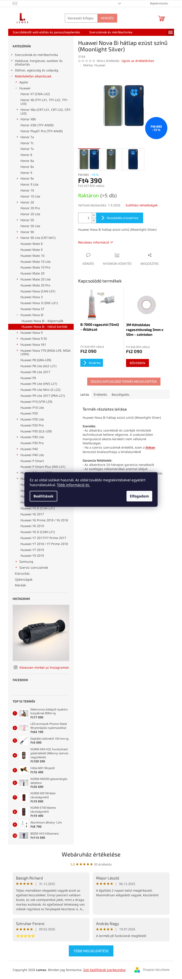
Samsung (26, 561)
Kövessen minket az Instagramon (44, 667)
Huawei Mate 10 (32, 255)
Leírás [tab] (84, 394)
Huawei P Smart (32, 461)
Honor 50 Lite (30, 226)
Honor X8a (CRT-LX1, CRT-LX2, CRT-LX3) (45, 111)
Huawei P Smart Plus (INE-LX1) (42, 467)
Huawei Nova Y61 (33, 344)
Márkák (20, 585)
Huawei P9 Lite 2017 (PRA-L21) (42, 396)
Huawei (24, 88)
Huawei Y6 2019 (32, 526)
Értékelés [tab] (100, 394)
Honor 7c (27, 143)
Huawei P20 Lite (32, 419)
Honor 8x (27, 167)
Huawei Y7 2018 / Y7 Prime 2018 (44, 544)
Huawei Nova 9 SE (33, 338)
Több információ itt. (73, 484)
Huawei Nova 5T (32, 309)
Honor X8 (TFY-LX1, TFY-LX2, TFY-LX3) (44, 102)
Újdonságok (23, 579)
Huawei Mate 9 (31, 250)
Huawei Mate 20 (32, 273)
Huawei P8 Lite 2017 (35, 372)
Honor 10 (27, 190)
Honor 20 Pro (30, 208)
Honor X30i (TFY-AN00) (36, 125)
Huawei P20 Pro (32, 425)
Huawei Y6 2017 (32, 514)
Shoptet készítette (156, 969)
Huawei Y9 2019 (32, 555)
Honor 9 (26, 173)
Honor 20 (27, 202)
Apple (23, 82)
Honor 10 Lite (30, 196)
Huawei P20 (29, 413)
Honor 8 (26, 155)
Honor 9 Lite (29, 184)
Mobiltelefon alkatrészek (33, 76)
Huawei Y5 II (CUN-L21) (37, 508)
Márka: (94, 65)
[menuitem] (46, 32)
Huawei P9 (28, 378)
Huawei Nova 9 (31, 332)
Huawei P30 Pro (32, 443)
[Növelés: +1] (94, 215)
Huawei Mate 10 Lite (35, 261)
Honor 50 (27, 220)
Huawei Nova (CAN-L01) (37, 291)
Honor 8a (27, 161)
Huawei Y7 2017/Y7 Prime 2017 (43, 538)
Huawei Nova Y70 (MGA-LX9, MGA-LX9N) (45, 352)
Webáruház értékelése (91, 854)
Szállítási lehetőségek (142, 205)
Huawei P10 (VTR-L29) (36, 401)
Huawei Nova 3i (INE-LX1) (39, 303)
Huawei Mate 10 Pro (35, 267)
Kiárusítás (22, 573)
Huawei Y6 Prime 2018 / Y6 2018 (44, 520)
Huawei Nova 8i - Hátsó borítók (44, 326)
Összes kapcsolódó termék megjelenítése (124, 381)
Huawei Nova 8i (32, 315)
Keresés (107, 18)
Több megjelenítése (91, 951)
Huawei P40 (29, 449)
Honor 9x (27, 178)
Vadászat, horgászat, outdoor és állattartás (39, 63)
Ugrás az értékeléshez (137, 61)
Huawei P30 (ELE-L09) (36, 431)
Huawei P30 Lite (32, 437)
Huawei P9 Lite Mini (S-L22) (40, 390)
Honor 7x (27, 149)
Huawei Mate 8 (31, 244)
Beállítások (43, 496)
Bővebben (137, 363)
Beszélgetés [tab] (120, 394)
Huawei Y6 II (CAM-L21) (37, 532)
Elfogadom (139, 496)
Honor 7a (27, 137)
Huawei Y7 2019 (32, 550)
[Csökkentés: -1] (94, 220)
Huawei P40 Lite (32, 455)
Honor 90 (27, 232)
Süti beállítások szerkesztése (104, 970)
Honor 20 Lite (30, 214)
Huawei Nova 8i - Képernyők (42, 321)
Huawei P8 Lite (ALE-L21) (38, 366)
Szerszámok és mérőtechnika (36, 55)
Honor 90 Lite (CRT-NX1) (37, 238)
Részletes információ (93, 242)
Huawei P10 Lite (32, 407)
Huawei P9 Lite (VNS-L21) (38, 384)
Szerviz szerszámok (33, 567)
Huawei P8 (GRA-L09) (35, 360)
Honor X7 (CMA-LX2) (35, 94)
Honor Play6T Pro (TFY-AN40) (41, 131)
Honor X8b (28, 119)
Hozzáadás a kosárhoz (122, 218)
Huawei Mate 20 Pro (35, 285)
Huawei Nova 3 (31, 297)
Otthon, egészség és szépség (36, 70)
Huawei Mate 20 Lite (35, 279)
